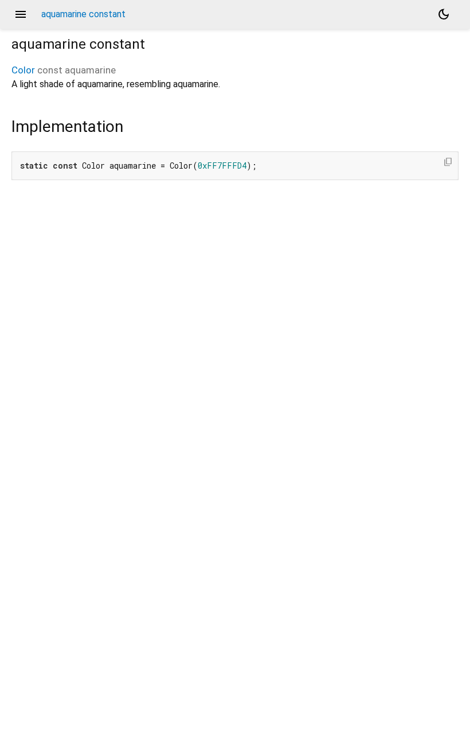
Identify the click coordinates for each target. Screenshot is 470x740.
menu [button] (21, 14)
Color (23, 70)
